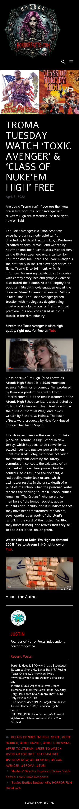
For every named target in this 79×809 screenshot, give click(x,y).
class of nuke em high (31, 737)
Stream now (18, 760)
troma (28, 766)
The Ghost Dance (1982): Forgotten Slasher (38, 702)
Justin (18, 634)
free (56, 737)
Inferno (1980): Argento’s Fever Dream (35, 686)
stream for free (21, 754)
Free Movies (31, 743)
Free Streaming (57, 743)
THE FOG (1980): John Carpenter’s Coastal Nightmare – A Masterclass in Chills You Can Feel (37, 718)
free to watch (50, 749)
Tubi (52, 331)
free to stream (20, 749)
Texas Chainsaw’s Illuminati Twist (32, 673)
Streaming (40, 760)
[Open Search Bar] (63, 62)
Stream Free (49, 754)
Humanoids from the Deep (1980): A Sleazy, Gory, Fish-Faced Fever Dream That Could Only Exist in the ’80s (38, 694)
